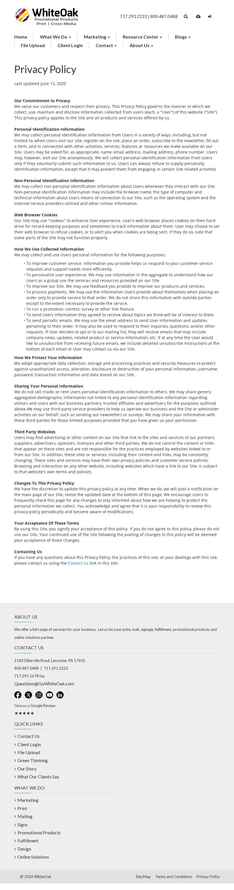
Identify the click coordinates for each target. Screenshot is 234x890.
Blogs (181, 36)
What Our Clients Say (38, 776)
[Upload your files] (198, 16)
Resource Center (141, 36)
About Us (140, 45)
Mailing (25, 816)
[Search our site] (185, 16)
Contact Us (78, 563)
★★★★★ (24, 713)
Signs (22, 824)
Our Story (27, 768)
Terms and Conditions (173, 876)
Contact (105, 45)
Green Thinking (32, 760)
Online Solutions (33, 856)
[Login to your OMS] (210, 16)
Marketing (95, 36)
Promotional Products (39, 832)
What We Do (54, 36)
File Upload (33, 45)
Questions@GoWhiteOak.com (44, 683)
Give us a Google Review (34, 705)
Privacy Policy (208, 876)
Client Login (70, 45)
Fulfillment (28, 840)
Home (20, 36)
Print (22, 808)
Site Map (143, 876)
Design (24, 848)
